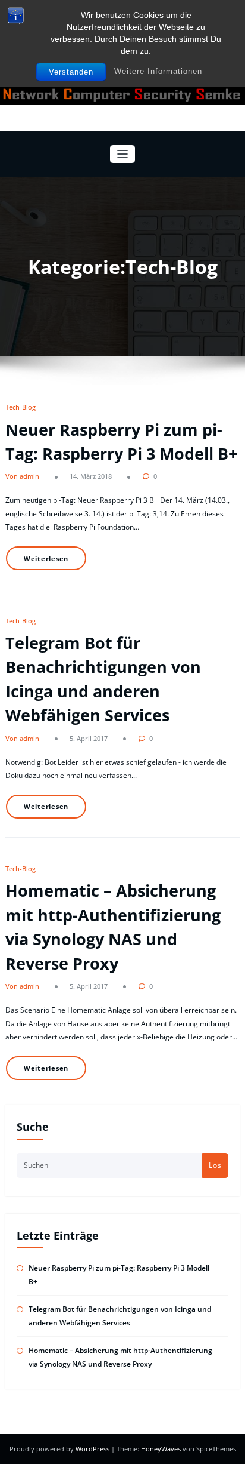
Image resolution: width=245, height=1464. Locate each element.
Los (215, 1165)
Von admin (22, 476)
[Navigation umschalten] (123, 154)
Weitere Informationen (158, 71)
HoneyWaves (161, 1448)
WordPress (93, 1448)
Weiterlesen (46, 558)
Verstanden (71, 71)
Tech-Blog (20, 406)
